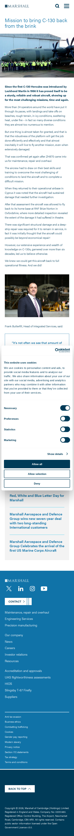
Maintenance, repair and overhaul (27, 612)
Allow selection (37, 473)
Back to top (17, 789)
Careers (10, 648)
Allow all (37, 464)
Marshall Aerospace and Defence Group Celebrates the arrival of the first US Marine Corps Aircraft (37, 546)
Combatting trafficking (16, 726)
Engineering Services (19, 618)
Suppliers (11, 696)
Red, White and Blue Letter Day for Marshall (37, 497)
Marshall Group (19, 6)
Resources (12, 661)
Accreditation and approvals (23, 670)
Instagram (32, 588)
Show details (55, 453)
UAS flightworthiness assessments (28, 677)
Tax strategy (11, 757)
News (8, 641)
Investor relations (16, 654)
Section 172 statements (16, 752)
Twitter (9, 588)
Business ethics (13, 721)
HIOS (8, 683)
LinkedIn (21, 588)
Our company (14, 635)
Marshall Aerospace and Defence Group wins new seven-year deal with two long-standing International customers (36, 520)
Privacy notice (12, 747)
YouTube (44, 588)
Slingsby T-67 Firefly (18, 690)
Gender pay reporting (16, 736)
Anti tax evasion (13, 716)
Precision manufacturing (21, 625)
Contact (14, 601)
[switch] (65, 418)
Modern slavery (13, 742)
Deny (37, 483)
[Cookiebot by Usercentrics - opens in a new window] (55, 350)
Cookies (9, 731)
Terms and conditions (16, 762)
